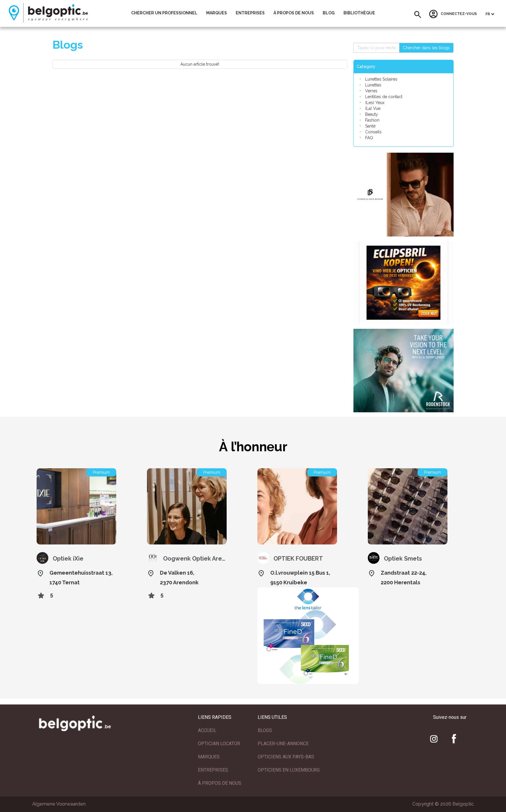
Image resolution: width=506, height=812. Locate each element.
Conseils (373, 132)
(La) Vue (372, 108)
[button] (418, 14)
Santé (370, 126)
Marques (216, 13)
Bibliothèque (359, 13)
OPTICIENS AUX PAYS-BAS (286, 757)
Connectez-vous (459, 14)
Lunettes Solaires (381, 79)
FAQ (369, 137)
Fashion (372, 120)
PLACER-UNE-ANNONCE (283, 743)
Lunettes (373, 85)
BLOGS (265, 730)
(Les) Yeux (374, 102)
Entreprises (250, 13)
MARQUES (209, 757)
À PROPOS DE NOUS (219, 783)
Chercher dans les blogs (426, 47)
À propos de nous (293, 13)
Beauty (371, 114)
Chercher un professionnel (164, 13)
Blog (329, 13)
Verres (371, 90)
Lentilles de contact (383, 96)
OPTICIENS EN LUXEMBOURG (289, 770)
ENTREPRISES (213, 770)
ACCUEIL (207, 730)
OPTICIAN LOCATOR (219, 743)
